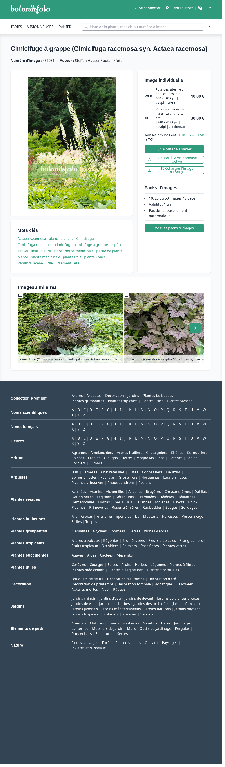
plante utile (72, 257)
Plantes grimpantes (88, 400)
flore (58, 250)
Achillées (79, 491)
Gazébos (150, 623)
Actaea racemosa (32, 238)
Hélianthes (186, 496)
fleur (35, 250)
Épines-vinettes (84, 477)
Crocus (87, 516)
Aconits (96, 491)
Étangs (113, 623)
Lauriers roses (175, 477)
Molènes (162, 502)
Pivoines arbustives (88, 482)
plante (23, 257)
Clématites (80, 531)
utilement (63, 263)
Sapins (191, 457)
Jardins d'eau (110, 598)
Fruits (126, 564)
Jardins (133, 395)
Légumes (158, 564)
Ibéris (118, 502)
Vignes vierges (156, 531)
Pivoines (78, 507)
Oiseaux (151, 642)
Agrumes (79, 452)
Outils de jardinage (155, 628)
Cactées (106, 555)
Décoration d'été (162, 578)
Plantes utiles (152, 400)
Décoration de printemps (93, 584)
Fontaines (131, 623)
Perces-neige (192, 516)
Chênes (177, 452)
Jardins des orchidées (151, 603)
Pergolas (182, 628)
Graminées (147, 496)
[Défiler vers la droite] (195, 328)
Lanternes (80, 628)
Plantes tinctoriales (163, 569)
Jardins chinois (84, 598)
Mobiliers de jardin (107, 628)
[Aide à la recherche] (209, 27)
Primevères (98, 507)
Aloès (91, 555)
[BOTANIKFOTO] (30, 9)
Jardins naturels (158, 608)
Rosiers (144, 482)
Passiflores (150, 545)
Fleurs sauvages (85, 642)
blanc (53, 238)
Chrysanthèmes (178, 491)
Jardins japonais (85, 608)
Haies (165, 623)
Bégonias (111, 540)
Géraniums (124, 496)
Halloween (184, 584)
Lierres (134, 531)
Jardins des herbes (114, 603)
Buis (75, 472)
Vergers (147, 614)
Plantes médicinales (88, 569)
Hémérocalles (83, 502)
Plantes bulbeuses (158, 395)
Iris (129, 502)
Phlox (192, 502)
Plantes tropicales (123, 400)
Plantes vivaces (179, 400)
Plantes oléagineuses (125, 569)
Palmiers (129, 545)
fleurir (46, 250)
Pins (161, 457)
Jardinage (182, 623)
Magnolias (145, 457)
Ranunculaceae (30, 263)
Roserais (129, 614)
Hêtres (127, 457)
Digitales (104, 496)
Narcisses (170, 516)
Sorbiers (79, 463)
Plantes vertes (174, 545)
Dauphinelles (82, 496)
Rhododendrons (121, 482)
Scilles (77, 521)
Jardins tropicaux (86, 614)
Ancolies (135, 491)
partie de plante (109, 250)
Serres (122, 633)
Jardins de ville (83, 603)
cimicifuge (63, 244)
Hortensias (150, 477)
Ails (74, 516)
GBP (191, 135)
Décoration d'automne (126, 578)
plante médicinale (45, 257)
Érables (94, 457)
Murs (131, 628)
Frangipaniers (191, 540)
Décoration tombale (134, 584)
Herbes (141, 564)
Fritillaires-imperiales (113, 516)
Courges (97, 564)
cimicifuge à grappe (91, 244)
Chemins (79, 623)
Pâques (119, 589)
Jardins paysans (187, 608)
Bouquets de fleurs (87, 578)
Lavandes (143, 502)
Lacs (137, 642)
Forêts (107, 642)
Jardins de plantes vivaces (178, 598)
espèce (116, 244)
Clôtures (97, 623)
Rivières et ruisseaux (89, 648)
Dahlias (200, 491)
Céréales (79, 564)
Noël (105, 589)
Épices (112, 564)
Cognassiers (152, 472)
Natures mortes (85, 589)
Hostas (104, 502)
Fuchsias (108, 477)
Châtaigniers (156, 452)
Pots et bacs (82, 633)
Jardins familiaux (186, 603)
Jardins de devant (139, 598)
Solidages (189, 507)
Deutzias (173, 472)
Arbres (77, 395)
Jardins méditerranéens (121, 608)
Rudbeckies (152, 507)
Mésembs (125, 555)
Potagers (111, 614)
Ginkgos (111, 457)
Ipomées (118, 531)
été (76, 263)
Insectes (123, 642)
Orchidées (110, 545)
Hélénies (167, 496)
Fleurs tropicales (162, 540)
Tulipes (91, 521)
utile (49, 263)
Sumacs (95, 463)
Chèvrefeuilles (113, 472)
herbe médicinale (79, 250)
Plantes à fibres (182, 564)
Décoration (114, 395)
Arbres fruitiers (129, 452)
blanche (67, 238)
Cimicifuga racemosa (35, 244)
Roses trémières (125, 507)
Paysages (170, 642)
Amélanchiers (102, 452)
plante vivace (95, 257)
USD (201, 135)
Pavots (178, 502)
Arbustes (94, 395)
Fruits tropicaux (85, 545)
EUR (182, 135)
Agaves (77, 555)
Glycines (100, 531)
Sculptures (104, 633)
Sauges (171, 507)
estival (23, 250)
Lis (137, 516)
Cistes (133, 472)
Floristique (163, 584)
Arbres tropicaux (86, 540)
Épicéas (78, 457)
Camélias (89, 472)
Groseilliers (128, 477)
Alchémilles (115, 491)
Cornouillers (197, 452)
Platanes (175, 457)
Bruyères (153, 491)
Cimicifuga (85, 238)
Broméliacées (133, 540)
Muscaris (150, 516)
